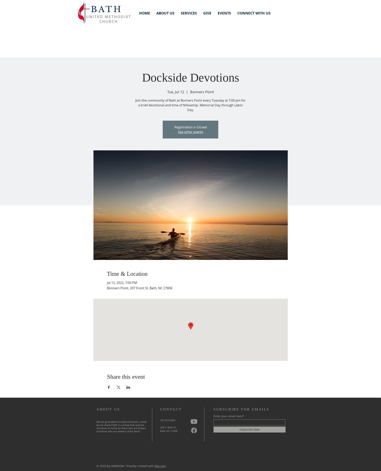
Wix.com (160, 466)
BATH (106, 9)
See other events (190, 132)
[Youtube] (194, 421)
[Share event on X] (118, 387)
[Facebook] (194, 430)
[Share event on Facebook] (109, 387)
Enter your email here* (229, 416)
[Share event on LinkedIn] (128, 387)
